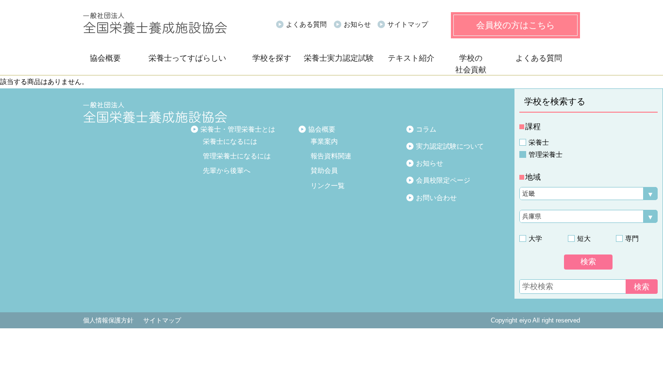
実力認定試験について (450, 146)
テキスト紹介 (411, 58)
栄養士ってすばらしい (187, 58)
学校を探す (271, 58)
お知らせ (357, 24)
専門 (632, 238)
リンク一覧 (328, 185)
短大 (584, 238)
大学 (535, 238)
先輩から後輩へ (226, 170)
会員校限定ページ (443, 180)
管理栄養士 (546, 154)
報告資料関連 (331, 156)
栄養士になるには (230, 141)
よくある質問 (306, 24)
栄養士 (539, 142)
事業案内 (324, 141)
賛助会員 (324, 170)
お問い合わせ (436, 198)
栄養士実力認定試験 (339, 58)
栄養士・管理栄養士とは (237, 129)
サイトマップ (407, 24)
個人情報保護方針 (108, 320)
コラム (426, 129)
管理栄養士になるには (237, 156)
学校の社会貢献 (470, 64)
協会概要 (105, 58)
